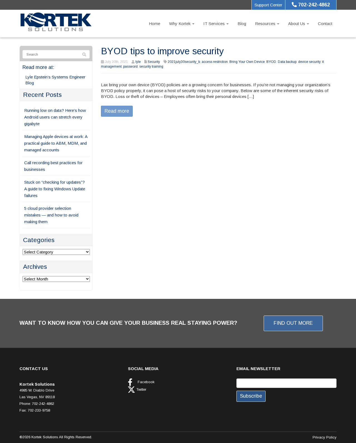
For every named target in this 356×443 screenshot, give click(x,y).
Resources (265, 23)
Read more (117, 111)
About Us (297, 23)
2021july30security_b (184, 62)
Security (154, 62)
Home (154, 23)
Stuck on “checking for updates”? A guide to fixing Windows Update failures (54, 189)
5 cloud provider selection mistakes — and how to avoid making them (51, 215)
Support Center (268, 5)
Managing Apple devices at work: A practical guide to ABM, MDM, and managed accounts (55, 143)
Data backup (287, 62)
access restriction (215, 62)
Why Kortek (180, 23)
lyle (138, 62)
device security (309, 62)
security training (151, 66)
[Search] (84, 54)
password (130, 66)
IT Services (214, 23)
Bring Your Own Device (247, 62)
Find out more (293, 323)
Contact (325, 23)
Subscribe (251, 396)
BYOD (271, 62)
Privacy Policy (325, 437)
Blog (242, 23)
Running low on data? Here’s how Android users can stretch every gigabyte (55, 117)
